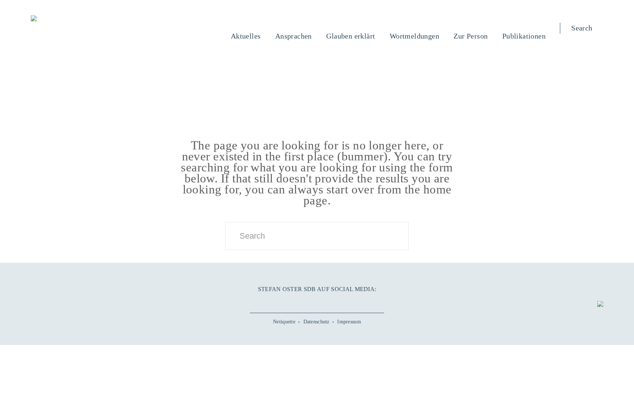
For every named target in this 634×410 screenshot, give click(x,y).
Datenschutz (316, 321)
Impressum (349, 321)
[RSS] (350, 301)
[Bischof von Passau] (78, 19)
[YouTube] (300, 301)
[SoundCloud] (333, 301)
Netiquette (284, 321)
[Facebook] (284, 301)
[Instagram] (317, 301)
